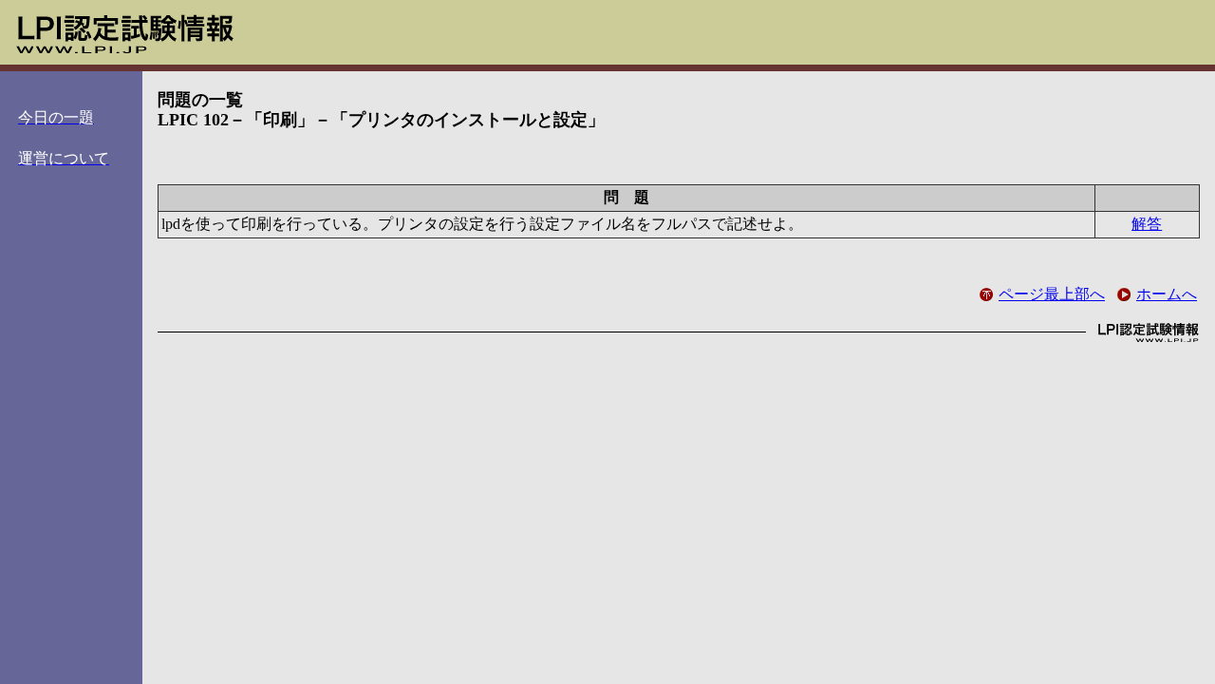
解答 (1146, 224)
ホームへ (1166, 294)
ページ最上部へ (1052, 294)
